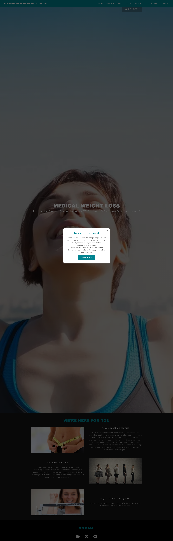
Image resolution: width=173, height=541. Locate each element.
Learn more (86, 257)
